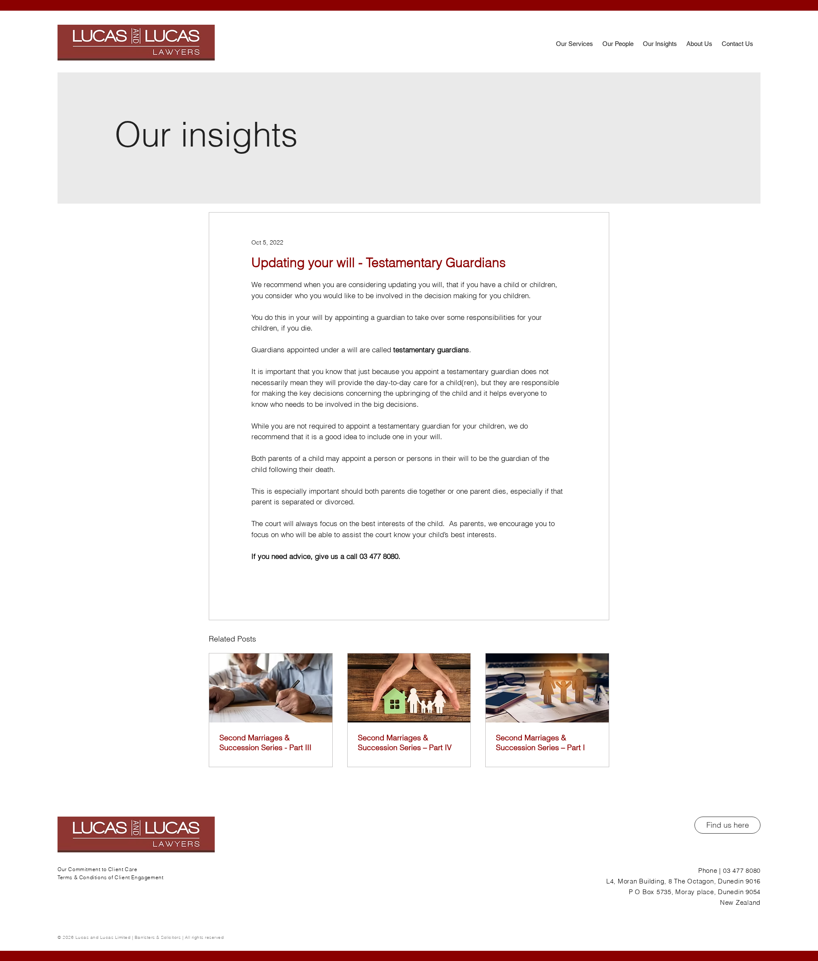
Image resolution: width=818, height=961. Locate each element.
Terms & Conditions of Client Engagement (110, 877)
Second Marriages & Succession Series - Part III (265, 742)
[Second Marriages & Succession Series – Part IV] (409, 687)
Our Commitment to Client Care (97, 869)
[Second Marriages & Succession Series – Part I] (547, 687)
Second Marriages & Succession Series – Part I (540, 742)
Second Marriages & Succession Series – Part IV (405, 742)
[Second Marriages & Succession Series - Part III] (270, 687)
